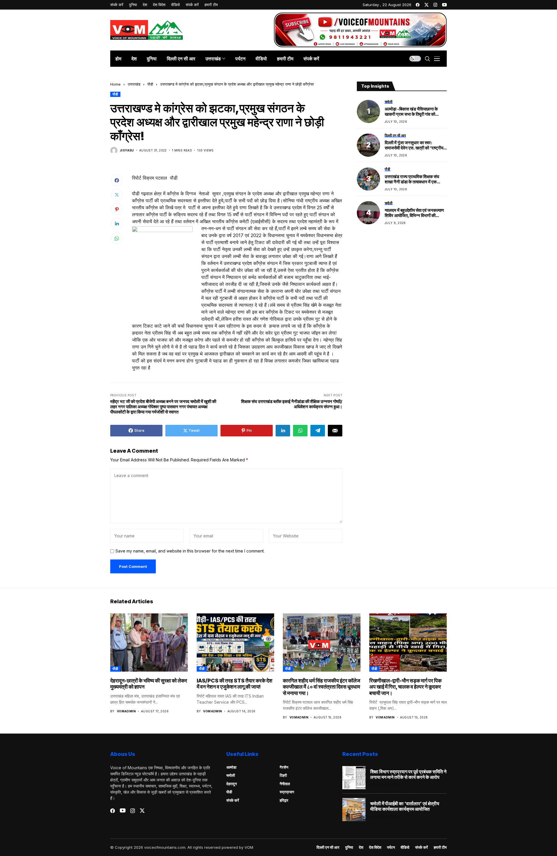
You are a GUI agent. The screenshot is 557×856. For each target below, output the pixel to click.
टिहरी (283, 775)
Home (115, 84)
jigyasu (127, 150)
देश (361, 847)
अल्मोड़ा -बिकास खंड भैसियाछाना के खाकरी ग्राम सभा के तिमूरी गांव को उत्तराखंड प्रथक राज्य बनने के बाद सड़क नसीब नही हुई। (415, 111)
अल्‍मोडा (231, 767)
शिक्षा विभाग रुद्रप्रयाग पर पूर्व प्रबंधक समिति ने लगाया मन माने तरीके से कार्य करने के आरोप (408, 774)
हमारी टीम (440, 847)
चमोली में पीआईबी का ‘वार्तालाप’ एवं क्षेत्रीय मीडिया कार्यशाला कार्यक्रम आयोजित (404, 806)
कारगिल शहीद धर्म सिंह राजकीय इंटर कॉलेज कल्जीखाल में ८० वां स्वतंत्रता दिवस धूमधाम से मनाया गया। (321, 687)
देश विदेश (375, 847)
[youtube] (444, 4)
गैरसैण (284, 767)
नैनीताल (285, 783)
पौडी (150, 84)
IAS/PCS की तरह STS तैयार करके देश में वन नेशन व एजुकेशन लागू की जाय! (234, 684)
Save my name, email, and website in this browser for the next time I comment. (190, 551)
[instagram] (435, 5)
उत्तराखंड (134, 84)
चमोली (230, 775)
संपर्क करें (232, 800)
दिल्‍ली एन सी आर (328, 847)
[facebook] (417, 5)
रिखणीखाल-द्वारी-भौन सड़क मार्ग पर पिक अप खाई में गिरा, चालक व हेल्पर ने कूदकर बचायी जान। (405, 687)
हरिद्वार (284, 800)
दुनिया (349, 847)
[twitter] (426, 5)
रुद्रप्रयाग (287, 792)
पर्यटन (391, 847)
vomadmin (126, 711)
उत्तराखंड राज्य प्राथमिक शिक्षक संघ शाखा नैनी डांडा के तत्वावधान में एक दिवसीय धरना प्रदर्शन (412, 179)
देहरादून (231, 783)
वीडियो (405, 847)
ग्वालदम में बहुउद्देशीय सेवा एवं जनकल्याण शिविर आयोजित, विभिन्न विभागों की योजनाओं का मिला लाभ (414, 213)
